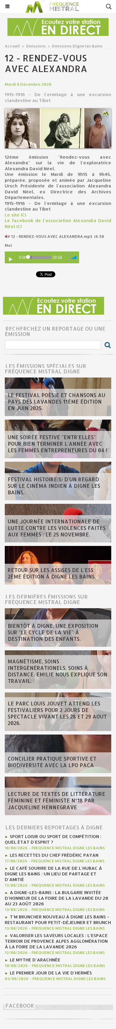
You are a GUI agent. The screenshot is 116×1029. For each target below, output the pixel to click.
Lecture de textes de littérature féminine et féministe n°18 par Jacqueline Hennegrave (56, 800)
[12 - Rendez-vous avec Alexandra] (58, 110)
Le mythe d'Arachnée (35, 960)
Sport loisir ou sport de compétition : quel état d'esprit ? (53, 839)
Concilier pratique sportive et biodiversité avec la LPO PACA (52, 761)
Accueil (12, 46)
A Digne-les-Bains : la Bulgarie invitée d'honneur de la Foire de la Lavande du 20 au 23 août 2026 (56, 898)
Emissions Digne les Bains (77, 46)
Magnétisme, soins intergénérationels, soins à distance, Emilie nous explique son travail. (57, 671)
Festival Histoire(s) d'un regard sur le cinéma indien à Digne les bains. (54, 486)
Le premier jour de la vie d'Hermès (51, 973)
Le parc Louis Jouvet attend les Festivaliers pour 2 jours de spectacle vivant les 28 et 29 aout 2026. (57, 713)
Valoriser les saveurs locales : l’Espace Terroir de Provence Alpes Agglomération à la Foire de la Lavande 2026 (56, 941)
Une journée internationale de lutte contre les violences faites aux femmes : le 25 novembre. (57, 528)
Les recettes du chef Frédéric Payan (54, 855)
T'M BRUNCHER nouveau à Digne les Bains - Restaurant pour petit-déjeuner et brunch (58, 919)
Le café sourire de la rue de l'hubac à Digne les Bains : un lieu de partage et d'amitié (53, 873)
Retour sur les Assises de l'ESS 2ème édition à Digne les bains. (52, 573)
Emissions (36, 46)
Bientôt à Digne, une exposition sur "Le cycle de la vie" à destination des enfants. (53, 632)
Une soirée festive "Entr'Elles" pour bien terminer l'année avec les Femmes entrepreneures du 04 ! (57, 443)
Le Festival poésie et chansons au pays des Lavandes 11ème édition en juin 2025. (56, 401)
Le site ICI (15, 215)
